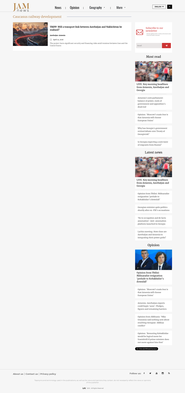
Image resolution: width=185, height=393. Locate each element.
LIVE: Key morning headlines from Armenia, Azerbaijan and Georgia (153, 87)
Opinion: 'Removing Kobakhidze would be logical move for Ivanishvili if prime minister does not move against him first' (153, 338)
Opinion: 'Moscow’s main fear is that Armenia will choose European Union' (153, 117)
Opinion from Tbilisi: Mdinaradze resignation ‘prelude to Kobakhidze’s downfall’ (153, 196)
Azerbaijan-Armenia (57, 35)
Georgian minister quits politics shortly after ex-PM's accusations (153, 208)
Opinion (74, 7)
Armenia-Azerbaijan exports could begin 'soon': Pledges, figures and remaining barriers (152, 306)
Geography (95, 7)
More (119, 7)
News (58, 7)
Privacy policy (48, 374)
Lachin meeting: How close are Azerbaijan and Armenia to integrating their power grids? (152, 234)
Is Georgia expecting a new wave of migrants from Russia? (153, 143)
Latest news (153, 152)
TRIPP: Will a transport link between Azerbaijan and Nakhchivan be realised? (86, 28)
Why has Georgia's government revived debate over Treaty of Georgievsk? (152, 131)
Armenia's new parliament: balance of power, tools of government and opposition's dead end (152, 102)
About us (18, 374)
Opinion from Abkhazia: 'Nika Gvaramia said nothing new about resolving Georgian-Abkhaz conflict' (153, 321)
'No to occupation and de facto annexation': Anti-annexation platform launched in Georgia (152, 221)
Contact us (32, 374)
